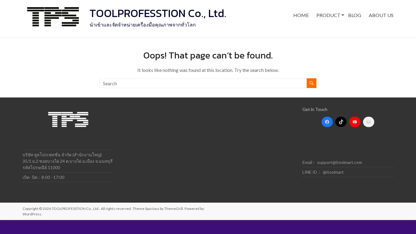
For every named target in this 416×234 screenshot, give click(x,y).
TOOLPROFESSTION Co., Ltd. (158, 13)
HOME (301, 15)
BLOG (354, 15)
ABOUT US (381, 15)
